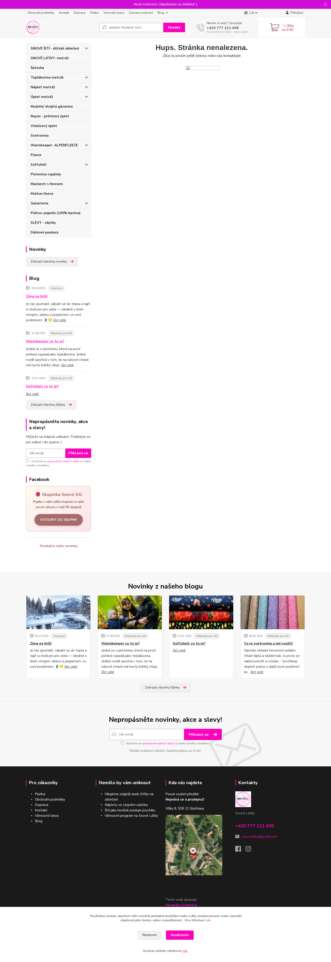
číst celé (59, 320)
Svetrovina (40, 135)
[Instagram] (250, 850)
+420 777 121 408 (223, 27)
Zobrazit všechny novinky (49, 261)
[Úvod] (61, 27)
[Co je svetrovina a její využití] (272, 612)
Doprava (79, 13)
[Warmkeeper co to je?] (130, 612)
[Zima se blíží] (58, 612)
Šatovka (37, 68)
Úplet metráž (42, 97)
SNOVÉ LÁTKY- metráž (50, 58)
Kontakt (64, 13)
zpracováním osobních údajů (63, 461)
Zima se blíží (37, 296)
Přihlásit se (78, 453)
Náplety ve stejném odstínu (126, 805)
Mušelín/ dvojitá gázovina (52, 106)
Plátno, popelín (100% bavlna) (55, 213)
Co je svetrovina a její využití (268, 643)
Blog (161, 13)
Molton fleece (42, 193)
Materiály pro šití (61, 333)
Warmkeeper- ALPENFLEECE (54, 145)
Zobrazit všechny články (48, 405)
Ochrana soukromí (141, 13)
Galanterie (39, 203)
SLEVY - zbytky (43, 222)
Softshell (38, 164)
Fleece (36, 155)
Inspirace (56, 288)
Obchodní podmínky (41, 13)
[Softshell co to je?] (201, 612)
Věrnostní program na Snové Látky (131, 815)
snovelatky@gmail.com (259, 836)
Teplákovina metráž (47, 77)
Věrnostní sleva (113, 13)
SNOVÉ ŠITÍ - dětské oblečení (55, 48)
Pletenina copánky (46, 174)
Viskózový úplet (44, 126)
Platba (94, 13)
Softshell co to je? (42, 386)
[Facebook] (240, 850)
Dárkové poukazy (45, 232)
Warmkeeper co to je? (45, 341)
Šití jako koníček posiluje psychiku (130, 810)
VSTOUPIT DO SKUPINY (58, 520)
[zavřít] (325, 4)
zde (208, 920)
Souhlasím (180, 935)
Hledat (174, 27)
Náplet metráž (43, 87)
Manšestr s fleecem (47, 184)
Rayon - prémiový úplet (50, 116)
